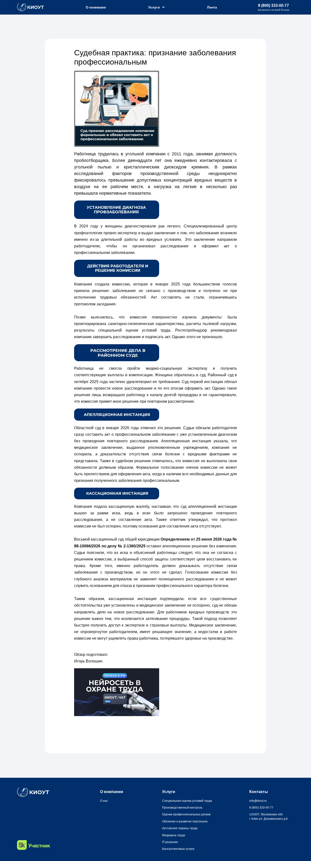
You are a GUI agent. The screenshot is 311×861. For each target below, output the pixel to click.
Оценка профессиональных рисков (186, 814)
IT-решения (170, 842)
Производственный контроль (182, 807)
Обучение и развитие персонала (184, 821)
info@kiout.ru (258, 800)
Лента (212, 7)
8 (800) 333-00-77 (273, 5)
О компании (96, 7)
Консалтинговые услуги (178, 849)
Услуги (154, 7)
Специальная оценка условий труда (187, 800)
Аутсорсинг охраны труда (180, 828)
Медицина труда (173, 835)
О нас (104, 800)
